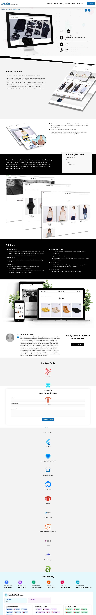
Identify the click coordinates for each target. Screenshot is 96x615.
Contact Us (90, 3)
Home (3, 9)
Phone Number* (15, 403)
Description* (14, 409)
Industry (61, 3)
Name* (12, 398)
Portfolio (67, 3)
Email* (50, 398)
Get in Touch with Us (78, 344)
